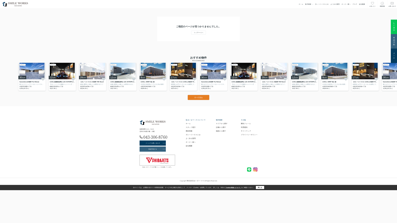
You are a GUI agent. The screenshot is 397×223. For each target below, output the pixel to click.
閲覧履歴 (382, 6)
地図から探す (221, 131)
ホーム (301, 4)
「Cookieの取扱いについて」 (233, 187)
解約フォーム (246, 123)
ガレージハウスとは (322, 4)
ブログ (354, 4)
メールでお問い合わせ (152, 143)
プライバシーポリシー (249, 134)
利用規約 (244, 127)
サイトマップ (246, 131)
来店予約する (152, 149)
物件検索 (308, 4)
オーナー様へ (346, 4)
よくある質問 (335, 4)
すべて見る (198, 97)
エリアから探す (221, 123)
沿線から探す (221, 127)
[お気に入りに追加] (43, 79)
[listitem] (153, 77)
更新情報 (189, 131)
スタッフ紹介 (191, 127)
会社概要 (362, 4)
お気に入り (372, 6)
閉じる (260, 187)
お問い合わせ (392, 6)
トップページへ (198, 32)
